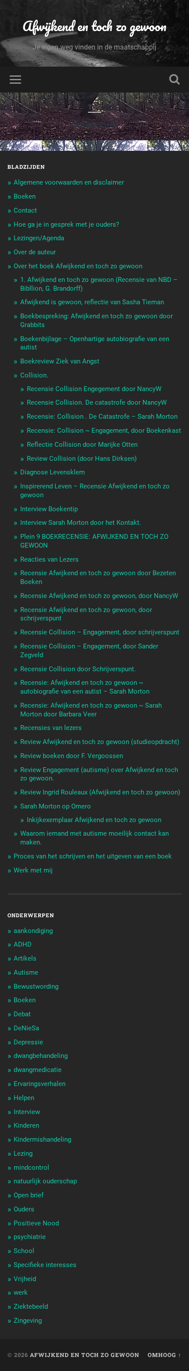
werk (21, 1292)
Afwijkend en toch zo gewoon (94, 26)
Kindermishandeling (42, 1139)
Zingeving (28, 1321)
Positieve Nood (36, 1223)
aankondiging (33, 931)
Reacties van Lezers (49, 559)
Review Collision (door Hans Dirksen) (82, 459)
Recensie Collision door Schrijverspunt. (78, 669)
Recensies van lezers (51, 728)
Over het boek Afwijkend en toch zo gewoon (78, 266)
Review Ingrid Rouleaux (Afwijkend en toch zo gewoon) (100, 792)
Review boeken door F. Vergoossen (71, 756)
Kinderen (26, 1125)
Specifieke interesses (45, 1265)
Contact (25, 210)
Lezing (23, 1153)
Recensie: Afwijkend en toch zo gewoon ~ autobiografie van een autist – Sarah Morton (84, 687)
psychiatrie (30, 1237)
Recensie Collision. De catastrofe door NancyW (97, 402)
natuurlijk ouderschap (45, 1181)
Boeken (25, 196)
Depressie (28, 1042)
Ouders (24, 1209)
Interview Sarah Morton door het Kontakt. (80, 523)
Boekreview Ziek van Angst (59, 361)
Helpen (24, 1098)
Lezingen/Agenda (39, 238)
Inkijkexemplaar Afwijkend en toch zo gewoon (94, 820)
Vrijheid (25, 1279)
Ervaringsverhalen (39, 1084)
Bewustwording (36, 986)
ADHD (23, 944)
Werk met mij (33, 870)
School (24, 1251)
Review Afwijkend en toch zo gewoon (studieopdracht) (99, 742)
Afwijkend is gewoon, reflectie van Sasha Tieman (92, 302)
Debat (22, 1014)
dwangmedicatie (38, 1070)
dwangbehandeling (41, 1056)
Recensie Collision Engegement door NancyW (94, 389)
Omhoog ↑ (165, 1354)
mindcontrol (31, 1168)
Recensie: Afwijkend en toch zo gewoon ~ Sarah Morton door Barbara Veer (91, 710)
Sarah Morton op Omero (55, 806)
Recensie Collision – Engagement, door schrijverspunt (99, 632)
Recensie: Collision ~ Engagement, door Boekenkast (104, 430)
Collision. (34, 375)
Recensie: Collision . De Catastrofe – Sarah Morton (102, 416)
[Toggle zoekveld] (174, 80)
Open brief (29, 1195)
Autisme (26, 972)
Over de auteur (35, 252)
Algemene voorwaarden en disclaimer (69, 182)
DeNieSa (26, 1028)
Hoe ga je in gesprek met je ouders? (66, 224)
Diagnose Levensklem (52, 472)
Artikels (25, 958)
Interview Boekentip (49, 509)
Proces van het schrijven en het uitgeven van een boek (93, 856)
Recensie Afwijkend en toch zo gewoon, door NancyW (99, 596)
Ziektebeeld (31, 1306)
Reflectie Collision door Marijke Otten (82, 445)
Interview (27, 1112)
